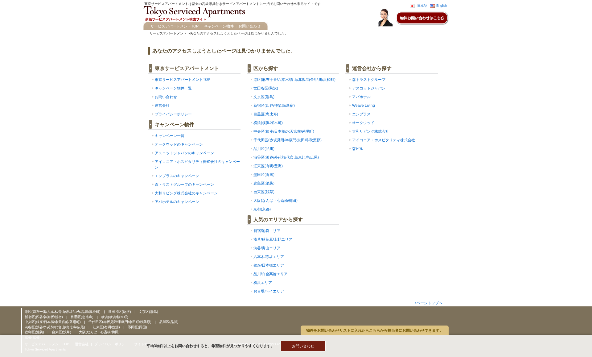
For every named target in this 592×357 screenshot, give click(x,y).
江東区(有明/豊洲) (268, 166)
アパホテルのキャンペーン (177, 202)
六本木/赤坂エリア (268, 257)
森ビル (357, 149)
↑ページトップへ (428, 303)
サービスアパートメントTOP (174, 26)
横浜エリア (262, 282)
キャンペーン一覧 (169, 136)
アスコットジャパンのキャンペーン (184, 153)
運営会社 (162, 105)
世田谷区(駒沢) (265, 88)
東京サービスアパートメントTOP (182, 79)
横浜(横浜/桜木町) (268, 123)
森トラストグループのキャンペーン (184, 184)
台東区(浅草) (263, 192)
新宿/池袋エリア (266, 231)
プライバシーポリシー (173, 114)
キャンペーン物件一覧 (173, 88)
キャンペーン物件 (219, 26)
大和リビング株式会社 (370, 131)
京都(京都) (262, 209)
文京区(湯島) (263, 97)
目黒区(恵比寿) (265, 114)
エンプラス (361, 114)
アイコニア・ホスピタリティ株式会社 (383, 140)
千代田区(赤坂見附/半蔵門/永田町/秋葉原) (287, 140)
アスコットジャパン (368, 88)
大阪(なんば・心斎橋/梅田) (275, 200)
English (441, 5)
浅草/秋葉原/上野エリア (272, 239)
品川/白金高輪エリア (270, 274)
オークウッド (363, 123)
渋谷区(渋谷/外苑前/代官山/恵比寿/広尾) (286, 157)
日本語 (422, 5)
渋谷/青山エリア (266, 248)
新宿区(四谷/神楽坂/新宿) (274, 105)
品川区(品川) (263, 149)
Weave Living (363, 105)
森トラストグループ (368, 79)
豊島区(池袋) (263, 183)
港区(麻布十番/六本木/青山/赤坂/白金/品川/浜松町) (294, 79)
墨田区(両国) (263, 174)
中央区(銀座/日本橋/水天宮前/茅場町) (283, 131)
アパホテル (361, 97)
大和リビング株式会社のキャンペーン (186, 193)
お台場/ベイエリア (268, 291)
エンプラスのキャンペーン (177, 176)
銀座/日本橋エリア (268, 265)
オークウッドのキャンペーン (179, 144)
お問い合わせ (249, 26)
